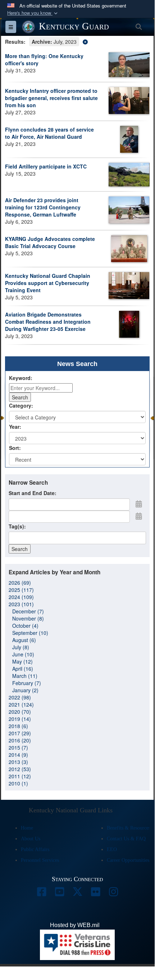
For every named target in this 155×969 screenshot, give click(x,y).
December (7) (28, 611)
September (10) (30, 632)
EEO (112, 849)
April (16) (22, 668)
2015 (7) (18, 747)
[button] (33, 13)
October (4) (25, 625)
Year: (15, 426)
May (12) (22, 661)
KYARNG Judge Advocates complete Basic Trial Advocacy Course (50, 242)
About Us (30, 838)
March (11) (24, 675)
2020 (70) (20, 711)
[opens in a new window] (41, 893)
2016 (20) (20, 740)
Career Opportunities (128, 860)
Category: (21, 405)
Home (27, 828)
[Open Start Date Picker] (138, 503)
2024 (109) (21, 596)
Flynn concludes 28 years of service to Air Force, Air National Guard (49, 133)
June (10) (23, 654)
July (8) (20, 647)
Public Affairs (35, 849)
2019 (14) (20, 718)
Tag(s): (17, 526)
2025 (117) (21, 589)
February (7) (26, 683)
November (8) (28, 618)
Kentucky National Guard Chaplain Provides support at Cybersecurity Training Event (47, 283)
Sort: (15, 447)
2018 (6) (18, 726)
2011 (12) (20, 776)
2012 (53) (20, 769)
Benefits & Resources (128, 828)
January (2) (25, 690)
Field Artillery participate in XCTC (46, 166)
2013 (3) (18, 761)
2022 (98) (20, 697)
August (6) (24, 639)
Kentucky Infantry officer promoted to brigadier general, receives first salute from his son (51, 98)
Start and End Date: (32, 493)
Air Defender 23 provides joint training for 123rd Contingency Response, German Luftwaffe (43, 207)
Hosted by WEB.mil (75, 925)
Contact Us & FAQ (126, 838)
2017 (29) (20, 733)
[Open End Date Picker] (138, 516)
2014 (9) (18, 754)
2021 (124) (21, 704)
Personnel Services (40, 860)
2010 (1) (18, 783)
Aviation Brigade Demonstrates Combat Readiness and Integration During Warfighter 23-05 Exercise (48, 321)
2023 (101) (21, 604)
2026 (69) (20, 582)
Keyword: (20, 377)
